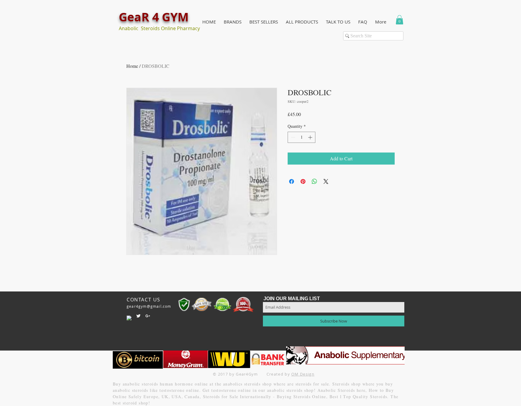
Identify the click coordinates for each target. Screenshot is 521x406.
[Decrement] (292, 137)
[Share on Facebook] (291, 181)
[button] (232, 22)
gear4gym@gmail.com (149, 306)
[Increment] (310, 137)
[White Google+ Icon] (147, 315)
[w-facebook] (129, 318)
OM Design (302, 374)
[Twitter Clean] (138, 315)
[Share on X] (326, 181)
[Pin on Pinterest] (303, 181)
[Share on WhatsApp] (314, 181)
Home (132, 66)
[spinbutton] (301, 137)
